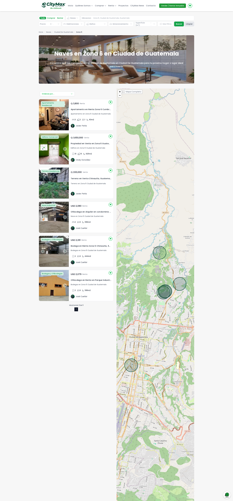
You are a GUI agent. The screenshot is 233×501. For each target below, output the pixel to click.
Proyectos (123, 5)
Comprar (51, 18)
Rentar (60, 18)
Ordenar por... (48, 94)
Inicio (70, 5)
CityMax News (137, 5)
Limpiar (189, 24)
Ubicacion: (86, 18)
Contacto (151, 5)
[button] (120, 92)
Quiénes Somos (83, 5)
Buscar (179, 24)
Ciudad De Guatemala (63, 32)
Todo (42, 18)
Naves (48, 32)
